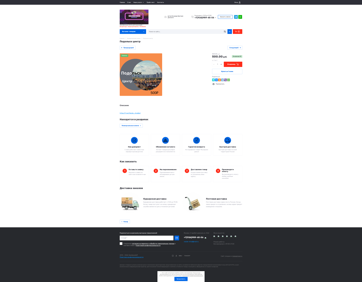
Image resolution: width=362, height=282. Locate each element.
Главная (122, 2)
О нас (129, 2)
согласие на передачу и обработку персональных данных (153, 244)
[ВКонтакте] (216, 80)
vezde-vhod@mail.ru (191, 242)
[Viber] (225, 80)
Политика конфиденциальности (131, 257)
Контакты (160, 2)
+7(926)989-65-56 (204, 17)
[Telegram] (222, 80)
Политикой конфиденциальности (148, 245)
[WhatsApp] (228, 80)
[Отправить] (176, 238)
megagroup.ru (237, 256)
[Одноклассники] (219, 80)
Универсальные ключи (133, 38)
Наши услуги (137, 2)
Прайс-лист (151, 2)
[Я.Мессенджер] (213, 80)
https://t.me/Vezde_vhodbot (130, 113)
